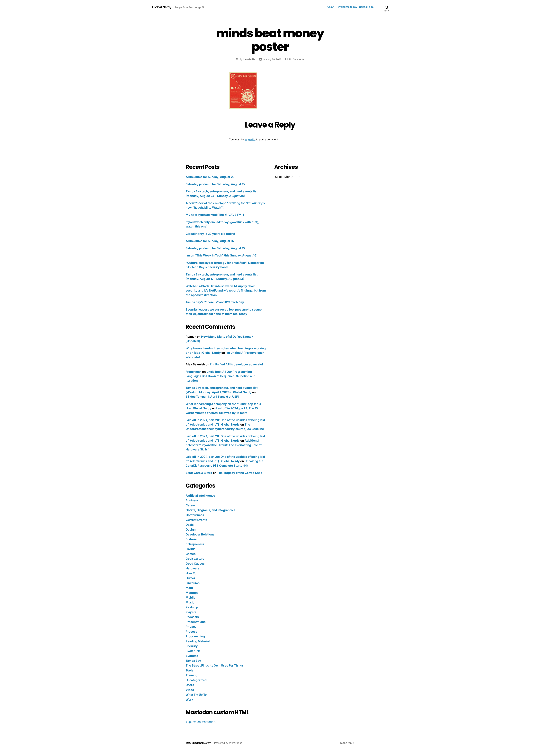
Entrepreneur (195, 544)
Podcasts (192, 617)
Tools (189, 670)
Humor (190, 578)
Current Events (196, 520)
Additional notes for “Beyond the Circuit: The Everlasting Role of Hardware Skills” (223, 445)
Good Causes (195, 563)
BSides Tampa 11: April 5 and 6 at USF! (212, 396)
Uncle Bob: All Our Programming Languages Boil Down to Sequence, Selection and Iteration (220, 376)
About (330, 6)
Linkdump (193, 583)
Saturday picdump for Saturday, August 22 (215, 184)
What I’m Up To (196, 694)
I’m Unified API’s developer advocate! (236, 364)
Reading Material (198, 641)
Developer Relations (200, 534)
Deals (190, 524)
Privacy (191, 626)
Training (191, 675)
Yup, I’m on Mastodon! (201, 722)
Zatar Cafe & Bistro (199, 473)
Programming (195, 636)
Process (191, 631)
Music (190, 602)
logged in (250, 139)
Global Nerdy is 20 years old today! (210, 234)
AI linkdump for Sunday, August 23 (210, 177)
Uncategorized (196, 680)
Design (190, 529)
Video (190, 690)
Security (192, 646)
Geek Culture (195, 558)
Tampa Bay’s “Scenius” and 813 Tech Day (215, 302)
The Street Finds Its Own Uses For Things (215, 665)
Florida (190, 549)
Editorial (191, 539)
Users (190, 685)
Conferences (195, 515)
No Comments (296, 59)
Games (191, 554)
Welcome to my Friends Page (356, 6)
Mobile (190, 597)
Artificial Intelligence (200, 495)
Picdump (192, 607)
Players (191, 612)
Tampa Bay (193, 660)
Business (192, 500)
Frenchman (194, 371)
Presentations (196, 622)
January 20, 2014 (272, 59)
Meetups (192, 592)
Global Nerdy (161, 7)
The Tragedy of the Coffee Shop (239, 473)
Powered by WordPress (228, 742)
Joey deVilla (249, 59)
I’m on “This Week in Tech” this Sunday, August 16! (221, 255)
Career (190, 505)
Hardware (192, 568)
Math (189, 588)
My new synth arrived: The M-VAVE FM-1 (215, 215)
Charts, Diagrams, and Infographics (210, 510)
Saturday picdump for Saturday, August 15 (215, 248)
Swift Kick (193, 651)
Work (189, 699)
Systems (192, 656)
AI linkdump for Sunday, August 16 (210, 241)
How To (191, 573)
